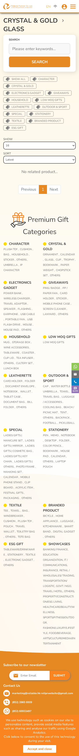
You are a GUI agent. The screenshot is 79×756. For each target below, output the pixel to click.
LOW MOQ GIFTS (51, 100)
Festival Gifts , (14, 493)
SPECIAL (17, 114)
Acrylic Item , (24, 487)
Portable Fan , (15, 319)
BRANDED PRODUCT (47, 121)
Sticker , (9, 259)
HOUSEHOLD (20, 100)
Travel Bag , (52, 396)
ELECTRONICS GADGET (26, 93)
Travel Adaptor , (16, 303)
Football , (50, 423)
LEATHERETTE (20, 107)
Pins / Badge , (52, 288)
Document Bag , (15, 402)
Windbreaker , (14, 516)
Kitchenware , (53, 526)
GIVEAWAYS (61, 93)
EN (48, 6)
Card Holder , (14, 381)
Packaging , (12, 498)
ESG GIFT (17, 128)
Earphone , (11, 314)
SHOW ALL (19, 79)
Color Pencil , (53, 445)
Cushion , (26, 249)
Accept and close (39, 749)
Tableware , (12, 352)
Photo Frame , (26, 466)
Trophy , (69, 259)
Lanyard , (50, 314)
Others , (22, 259)
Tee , (6, 510)
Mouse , (28, 324)
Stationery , (15, 554)
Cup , (59, 259)
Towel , (65, 391)
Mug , (7, 342)
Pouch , (9, 526)
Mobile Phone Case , (57, 303)
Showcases (59, 544)
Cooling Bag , (53, 407)
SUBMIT (59, 675)
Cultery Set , (25, 363)
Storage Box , (22, 342)
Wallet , (26, 391)
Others (55, 275)
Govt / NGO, (64, 586)
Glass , (50, 259)
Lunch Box (11, 368)
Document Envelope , (20, 386)
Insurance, (51, 570)
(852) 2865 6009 (22, 702)
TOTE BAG (24, 537)
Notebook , (11, 391)
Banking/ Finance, (55, 549)
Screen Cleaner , (55, 309)
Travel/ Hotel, (53, 591)
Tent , (64, 412)
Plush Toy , (11, 249)
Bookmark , (51, 265)
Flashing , (25, 309)
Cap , (46, 386)
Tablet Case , (13, 396)
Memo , (55, 435)
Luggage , (67, 521)
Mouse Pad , (12, 330)
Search (40, 61)
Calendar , (11, 477)
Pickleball (67, 423)
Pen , (46, 435)
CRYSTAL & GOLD (23, 86)
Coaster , (28, 352)
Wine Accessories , (17, 347)
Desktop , (51, 440)
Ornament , (51, 254)
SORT (7, 154)
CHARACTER (46, 79)
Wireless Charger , (17, 298)
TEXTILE (17, 121)
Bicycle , (49, 516)
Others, (69, 591)
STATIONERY (43, 114)
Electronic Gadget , (19, 560)
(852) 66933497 (21, 711)
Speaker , (10, 309)
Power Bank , (13, 293)
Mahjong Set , (13, 472)
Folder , (65, 440)
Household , (20, 254)
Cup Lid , (9, 358)
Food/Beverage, (60, 633)
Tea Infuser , (25, 358)
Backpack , (63, 417)
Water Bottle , (61, 386)
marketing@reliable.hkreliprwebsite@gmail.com (42, 693)
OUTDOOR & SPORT (54, 107)
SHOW (8, 139)
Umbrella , (11, 265)
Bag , (7, 254)
